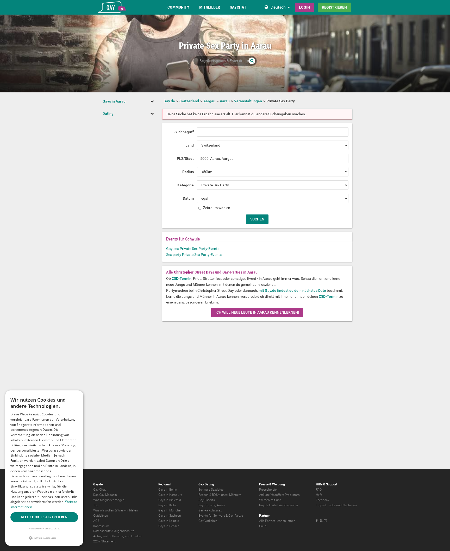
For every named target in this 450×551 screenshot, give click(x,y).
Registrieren (334, 7)
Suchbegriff (184, 132)
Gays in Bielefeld (169, 500)
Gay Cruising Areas (211, 505)
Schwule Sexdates (210, 489)
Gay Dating (206, 484)
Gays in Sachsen (169, 515)
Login (304, 7)
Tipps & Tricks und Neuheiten (336, 505)
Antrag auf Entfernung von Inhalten (117, 536)
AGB (96, 521)
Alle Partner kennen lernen (277, 521)
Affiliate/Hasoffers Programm (279, 495)
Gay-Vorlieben (207, 521)
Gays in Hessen (168, 526)
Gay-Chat (99, 489)
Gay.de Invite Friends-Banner (278, 505)
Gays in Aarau (114, 101)
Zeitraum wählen (216, 208)
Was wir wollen (103, 510)
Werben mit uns (270, 500)
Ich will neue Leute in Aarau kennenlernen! (257, 312)
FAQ (319, 489)
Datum (188, 198)
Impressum (101, 526)
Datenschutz (102, 531)
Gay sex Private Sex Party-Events (192, 248)
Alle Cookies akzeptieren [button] (44, 517)
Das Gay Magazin (105, 495)
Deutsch (278, 7)
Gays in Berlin (167, 489)
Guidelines (100, 515)
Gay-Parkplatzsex (210, 510)
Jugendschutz (124, 531)
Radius (188, 172)
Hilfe (319, 495)
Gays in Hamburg (170, 495)
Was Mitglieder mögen (108, 500)
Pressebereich (268, 489)
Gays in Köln (167, 505)
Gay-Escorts (206, 500)
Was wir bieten (127, 510)
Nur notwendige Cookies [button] (44, 528)
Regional (164, 484)
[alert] (44, 468)
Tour (96, 505)
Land (189, 145)
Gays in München (170, 510)
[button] (44, 538)
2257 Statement (104, 541)
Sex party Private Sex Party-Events (194, 254)
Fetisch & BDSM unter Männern (219, 495)
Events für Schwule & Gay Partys (220, 515)
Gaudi (263, 526)
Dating (108, 113)
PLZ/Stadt (185, 158)
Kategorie (185, 185)
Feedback (322, 500)
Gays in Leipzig (168, 521)
